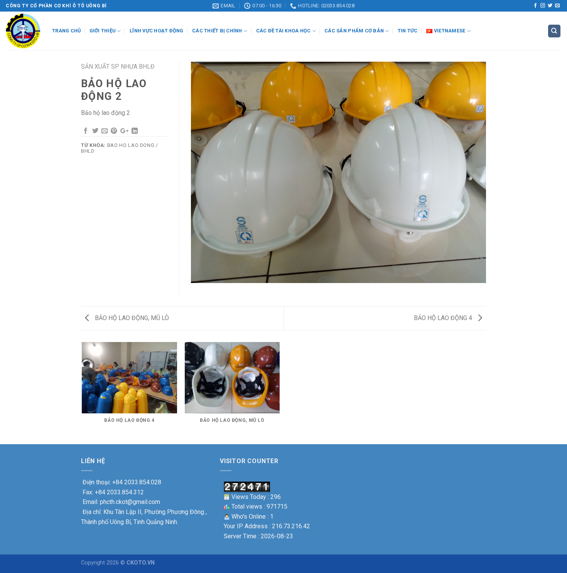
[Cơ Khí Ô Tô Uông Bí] (23, 31)
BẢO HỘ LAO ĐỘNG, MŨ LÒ (131, 318)
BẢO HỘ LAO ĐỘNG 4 (444, 318)
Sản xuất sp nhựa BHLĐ (118, 66)
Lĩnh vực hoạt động (157, 31)
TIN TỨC (408, 31)
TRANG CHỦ (66, 31)
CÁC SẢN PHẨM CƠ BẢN (354, 31)
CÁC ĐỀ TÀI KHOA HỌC (283, 31)
